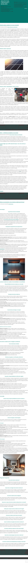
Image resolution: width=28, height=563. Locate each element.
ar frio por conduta (5, 550)
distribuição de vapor (12, 550)
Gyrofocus (20, 552)
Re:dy (1, 144)
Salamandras (2, 248)
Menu (26, 8)
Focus (16, 552)
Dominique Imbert (19, 550)
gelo (17, 552)
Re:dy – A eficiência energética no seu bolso (9, 132)
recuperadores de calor (18, 554)
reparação (26, 196)
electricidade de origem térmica (18, 128)
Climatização (7, 549)
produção (12, 554)
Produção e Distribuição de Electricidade (12, 125)
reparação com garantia (4, 197)
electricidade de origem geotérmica (12, 127)
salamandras (25, 554)
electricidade (21, 126)
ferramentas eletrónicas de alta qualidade (11, 219)
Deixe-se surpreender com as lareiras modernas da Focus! (12, 202)
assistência (26, 193)
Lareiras (11, 549)
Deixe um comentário (13, 27)
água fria (19, 549)
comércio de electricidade (4, 194)
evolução (12, 552)
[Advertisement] (14, 17)
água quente (23, 549)
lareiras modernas (18, 553)
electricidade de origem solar (8, 128)
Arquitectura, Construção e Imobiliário (5, 2)
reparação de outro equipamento (14, 197)
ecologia (17, 126)
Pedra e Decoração (7, 554)
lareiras (24, 552)
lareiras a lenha (2, 553)
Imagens (1, 191)
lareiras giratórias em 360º (10, 553)
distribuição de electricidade (10, 126)
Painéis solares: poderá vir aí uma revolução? (9, 25)
